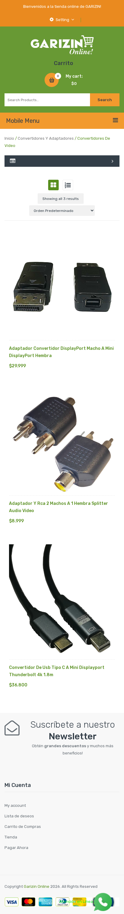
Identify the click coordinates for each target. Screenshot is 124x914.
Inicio (9, 138)
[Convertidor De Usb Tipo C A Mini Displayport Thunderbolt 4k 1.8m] (62, 601)
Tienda (11, 837)
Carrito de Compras (23, 826)
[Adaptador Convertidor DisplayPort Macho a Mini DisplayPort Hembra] (62, 287)
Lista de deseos (19, 816)
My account (15, 805)
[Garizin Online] (61, 44)
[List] (68, 185)
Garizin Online (36, 886)
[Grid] (53, 185)
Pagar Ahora (16, 847)
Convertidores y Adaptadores (46, 138)
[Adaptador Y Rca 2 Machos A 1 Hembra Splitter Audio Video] (62, 442)
